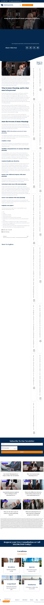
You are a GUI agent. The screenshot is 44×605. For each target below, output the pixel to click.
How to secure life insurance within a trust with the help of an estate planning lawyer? (39, 375)
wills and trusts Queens (16, 524)
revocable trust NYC (8, 523)
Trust (23, 98)
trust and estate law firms (29, 525)
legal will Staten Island (17, 518)
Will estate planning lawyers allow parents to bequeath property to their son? (39, 170)
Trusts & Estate (8, 4)
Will (11, 229)
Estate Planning (6, 232)
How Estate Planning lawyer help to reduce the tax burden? (33, 82)
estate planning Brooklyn (6, 526)
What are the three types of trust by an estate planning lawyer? (33, 168)
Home (13, 43)
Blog (37, 599)
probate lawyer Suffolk (30, 521)
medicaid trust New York (14, 519)
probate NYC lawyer (10, 522)
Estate (4, 229)
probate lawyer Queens (9, 521)
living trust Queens (38, 518)
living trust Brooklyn (22, 518)
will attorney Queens (41, 523)
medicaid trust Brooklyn (4, 519)
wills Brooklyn (25, 524)
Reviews (31, 599)
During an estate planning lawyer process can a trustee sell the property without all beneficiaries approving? (33, 272)
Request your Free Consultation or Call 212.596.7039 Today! (22, 543)
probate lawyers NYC (19, 521)
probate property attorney (19, 522)
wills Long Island (6, 525)
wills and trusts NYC (11, 524)
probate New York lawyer (5, 522)
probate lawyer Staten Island (25, 521)
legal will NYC (10, 518)
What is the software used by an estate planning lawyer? (33, 416)
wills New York (10, 525)
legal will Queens (13, 518)
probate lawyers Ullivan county (36, 521)
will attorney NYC (37, 523)
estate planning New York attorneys (20, 526)
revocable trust (16, 523)
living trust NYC (34, 518)
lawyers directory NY (40, 522)
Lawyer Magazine (39, 524)
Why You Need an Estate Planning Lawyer (39, 77)
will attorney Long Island (27, 523)
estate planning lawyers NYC (18, 525)
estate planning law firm (8, 5)
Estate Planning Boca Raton (29, 524)
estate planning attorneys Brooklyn (35, 525)
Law (6, 229)
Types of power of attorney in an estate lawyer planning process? (33, 370)
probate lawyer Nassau (4, 521)
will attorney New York (32, 523)
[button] (20, 5)
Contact (42, 599)
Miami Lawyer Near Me (35, 524)
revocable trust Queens (12, 523)
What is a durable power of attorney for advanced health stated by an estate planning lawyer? (33, 326)
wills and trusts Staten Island (21, 524)
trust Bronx (19, 523)
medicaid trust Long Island (9, 519)
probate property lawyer (25, 522)
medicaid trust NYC (19, 519)
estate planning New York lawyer (34, 526)
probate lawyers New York (14, 521)
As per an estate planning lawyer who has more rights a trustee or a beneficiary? (39, 213)
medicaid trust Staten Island (29, 519)
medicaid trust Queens (24, 519)
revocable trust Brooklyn (30, 522)
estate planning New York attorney (12, 526)
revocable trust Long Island (35, 522)
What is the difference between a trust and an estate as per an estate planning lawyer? (39, 124)
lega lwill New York (7, 518)
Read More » (34, 99)
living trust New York (30, 518)
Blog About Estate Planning (18, 43)
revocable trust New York (3, 523)
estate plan (9, 76)
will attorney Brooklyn (23, 523)
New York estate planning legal (35, 519)
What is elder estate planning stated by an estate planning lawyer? (39, 263)
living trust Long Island (26, 518)
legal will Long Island (3, 518)
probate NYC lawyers (14, 522)
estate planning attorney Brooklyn (27, 526)
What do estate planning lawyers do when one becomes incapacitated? (39, 321)
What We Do (25, 599)
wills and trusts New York (6, 524)
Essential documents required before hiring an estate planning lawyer (33, 119)
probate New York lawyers (24, 525)
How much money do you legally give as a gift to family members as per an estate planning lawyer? (33, 217)
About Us (17, 599)
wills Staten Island (13, 525)
